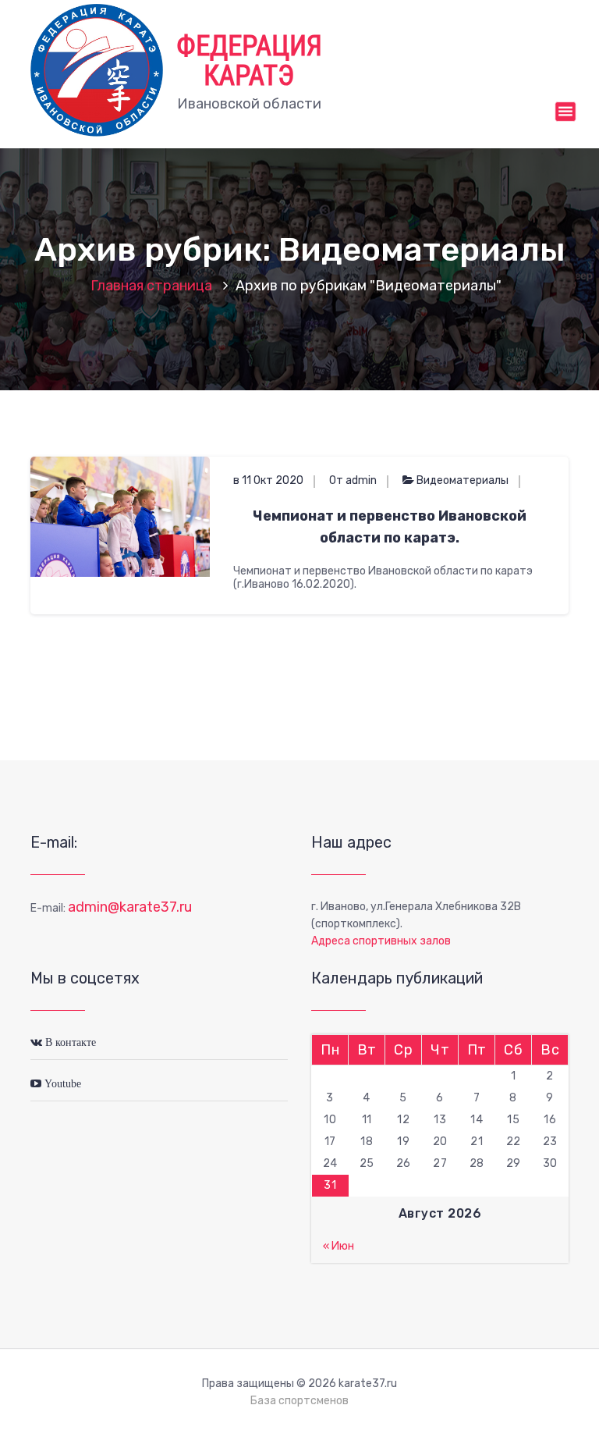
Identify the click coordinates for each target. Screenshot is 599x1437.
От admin (353, 480)
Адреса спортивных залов (381, 941)
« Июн (338, 1246)
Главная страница (151, 285)
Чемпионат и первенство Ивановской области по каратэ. (389, 526)
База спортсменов (299, 1400)
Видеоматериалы (462, 480)
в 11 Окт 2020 (268, 480)
